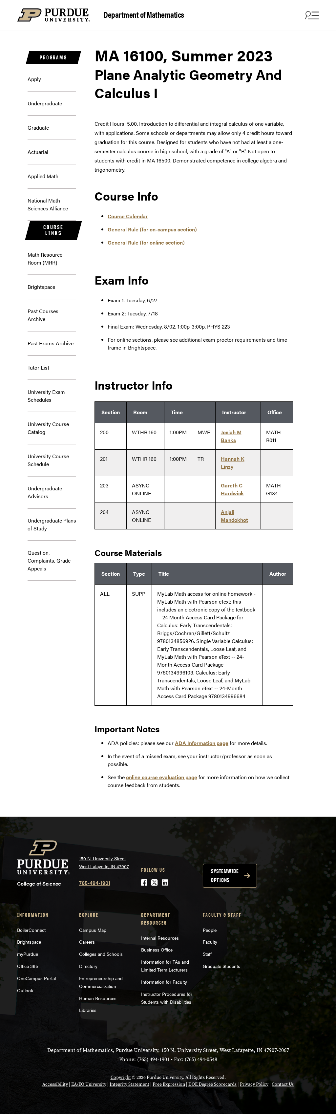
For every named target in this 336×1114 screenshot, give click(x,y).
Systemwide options (225, 875)
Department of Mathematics (144, 14)
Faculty (210, 941)
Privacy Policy (254, 1084)
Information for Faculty (164, 981)
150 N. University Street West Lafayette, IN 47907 (104, 862)
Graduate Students (221, 966)
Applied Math (43, 176)
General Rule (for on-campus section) (152, 229)
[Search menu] (311, 15)
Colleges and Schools (101, 954)
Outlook (25, 990)
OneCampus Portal (36, 978)
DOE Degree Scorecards (212, 1084)
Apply (34, 79)
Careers (87, 941)
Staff (207, 954)
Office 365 (27, 966)
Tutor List (38, 367)
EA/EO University (88, 1084)
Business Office (157, 949)
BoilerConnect (31, 930)
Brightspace (41, 286)
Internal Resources (160, 937)
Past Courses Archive (43, 315)
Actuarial (38, 152)
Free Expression (169, 1084)
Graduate (38, 127)
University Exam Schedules (46, 395)
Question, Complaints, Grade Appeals (49, 560)
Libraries (87, 1010)
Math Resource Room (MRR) (45, 258)
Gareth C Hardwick (232, 489)
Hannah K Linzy (232, 462)
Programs (53, 57)
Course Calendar (128, 216)
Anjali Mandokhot (234, 516)
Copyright (121, 1077)
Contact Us (283, 1084)
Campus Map (92, 930)
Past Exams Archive (51, 343)
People (210, 930)
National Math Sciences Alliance (48, 204)
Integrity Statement (129, 1084)
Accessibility (55, 1084)
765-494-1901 (94, 883)
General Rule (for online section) (146, 242)
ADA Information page (201, 743)
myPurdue (27, 954)
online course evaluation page (161, 777)
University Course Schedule (48, 460)
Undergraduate (45, 103)
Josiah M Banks (231, 436)
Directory (88, 966)
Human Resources (97, 998)
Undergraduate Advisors (45, 492)
